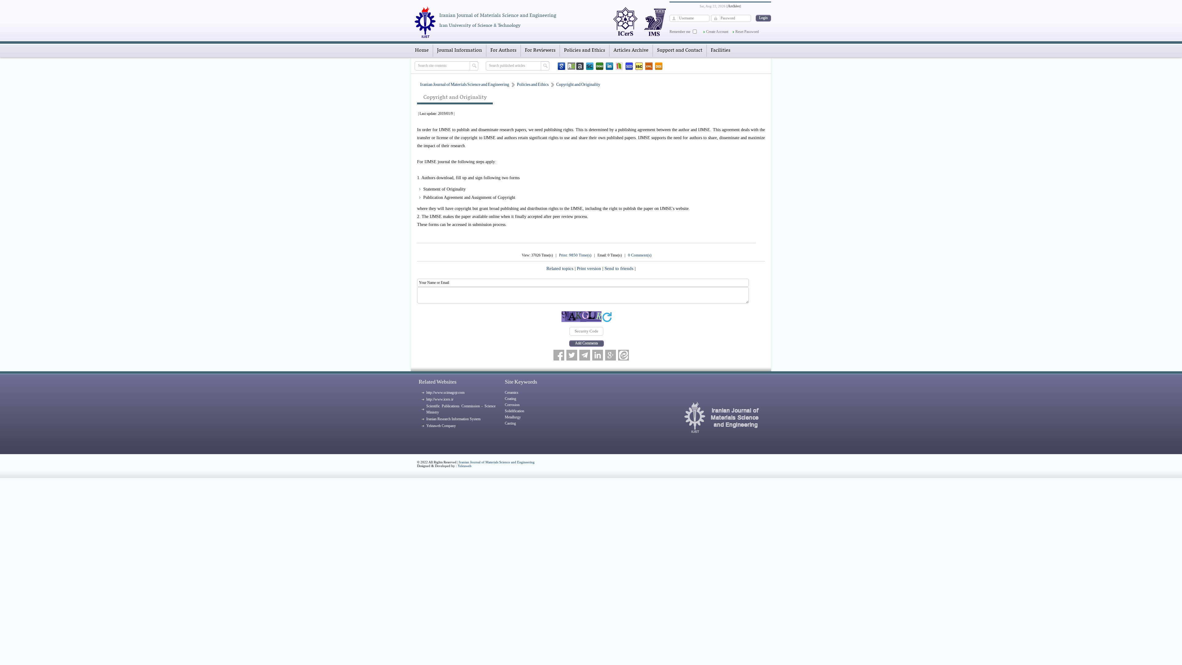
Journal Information (459, 50)
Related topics (560, 268)
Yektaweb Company (441, 426)
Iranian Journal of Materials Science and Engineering (497, 462)
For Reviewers (540, 50)
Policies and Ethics (584, 50)
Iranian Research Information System (453, 419)
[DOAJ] (599, 66)
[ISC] (639, 66)
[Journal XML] (649, 66)
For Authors (503, 50)
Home (422, 50)
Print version (589, 268)
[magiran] (619, 66)
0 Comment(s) (639, 255)
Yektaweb (465, 466)
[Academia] (580, 66)
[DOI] (658, 66)
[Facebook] (558, 355)
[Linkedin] (609, 66)
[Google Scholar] (561, 66)
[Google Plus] (610, 355)
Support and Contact (679, 50)
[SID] (629, 66)
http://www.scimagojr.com (445, 392)
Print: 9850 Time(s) (575, 255)
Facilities (720, 50)
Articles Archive (631, 50)
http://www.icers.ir (439, 399)
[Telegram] (584, 355)
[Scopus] (589, 66)
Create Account (717, 32)
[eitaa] (623, 355)
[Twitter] (571, 355)
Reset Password (747, 32)
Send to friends (620, 268)
